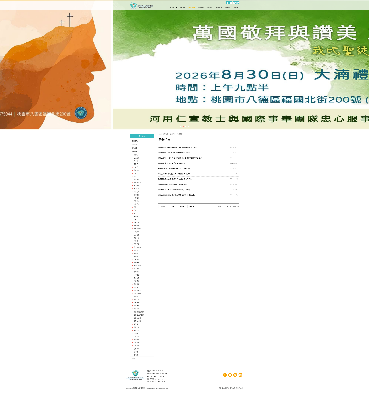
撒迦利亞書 (137, 265)
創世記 (136, 155)
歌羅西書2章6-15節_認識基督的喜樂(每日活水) (198, 184)
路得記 (136, 176)
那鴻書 (136, 256)
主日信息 (135, 141)
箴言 (135, 213)
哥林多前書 (137, 290)
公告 (133, 358)
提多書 (136, 324)
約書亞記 (136, 170)
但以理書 (136, 235)
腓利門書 (136, 327)
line (234, 2)
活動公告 (135, 148)
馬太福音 (136, 272)
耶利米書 (136, 225)
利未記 (136, 161)
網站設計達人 (229, 388)
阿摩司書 (136, 244)
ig (237, 2)
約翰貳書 (136, 346)
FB (227, 2)
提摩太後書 (137, 321)
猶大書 (136, 352)
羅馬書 (136, 287)
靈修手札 (135, 151)
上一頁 (172, 206)
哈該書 (136, 296)
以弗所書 (136, 302)
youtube (230, 2)
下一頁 (182, 206)
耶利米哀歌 (137, 229)
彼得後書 (136, 339)
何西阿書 (136, 238)
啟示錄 (136, 355)
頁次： (220, 206)
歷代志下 (136, 195)
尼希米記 (136, 201)
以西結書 (136, 232)
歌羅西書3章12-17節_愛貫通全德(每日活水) (198, 163)
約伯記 (136, 207)
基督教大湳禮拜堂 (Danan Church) (142, 5)
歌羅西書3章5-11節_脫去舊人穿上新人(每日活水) (198, 168)
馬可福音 (136, 275)
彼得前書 (136, 336)
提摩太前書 (137, 318)
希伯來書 (136, 330)
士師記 (136, 173)
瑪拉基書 (136, 269)
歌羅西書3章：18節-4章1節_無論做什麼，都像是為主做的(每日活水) (198, 158)
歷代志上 (136, 192)
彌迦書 (136, 253)
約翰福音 (136, 281)
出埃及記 (136, 158)
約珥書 (136, 241)
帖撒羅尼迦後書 (139, 315)
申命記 (136, 167)
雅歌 (135, 219)
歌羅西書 (136, 309)
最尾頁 (191, 206)
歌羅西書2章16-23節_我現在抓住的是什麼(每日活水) (198, 179)
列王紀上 (136, 185)
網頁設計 (221, 388)
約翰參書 (136, 349)
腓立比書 (136, 306)
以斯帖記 (136, 204)
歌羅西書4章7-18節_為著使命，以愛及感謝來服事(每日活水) (198, 147)
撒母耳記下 (137, 182)
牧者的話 (135, 144)
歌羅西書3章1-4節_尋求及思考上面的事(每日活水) (198, 174)
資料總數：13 (234, 206)
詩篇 (135, 210)
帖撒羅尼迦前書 (139, 312)
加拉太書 (136, 299)
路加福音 (136, 278)
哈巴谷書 (136, 259)
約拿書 (136, 250)
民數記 (136, 164)
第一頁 (162, 206)
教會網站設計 (238, 388)
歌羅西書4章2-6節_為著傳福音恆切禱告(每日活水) (198, 152)
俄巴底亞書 (137, 247)
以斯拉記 (136, 198)
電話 (148, 371)
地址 (148, 373)
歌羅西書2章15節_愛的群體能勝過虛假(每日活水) (198, 189)
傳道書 (136, 216)
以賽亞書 (136, 222)
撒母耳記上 (137, 179)
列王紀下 (136, 189)
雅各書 (136, 333)
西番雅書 (136, 262)
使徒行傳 (136, 284)
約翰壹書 (136, 342)
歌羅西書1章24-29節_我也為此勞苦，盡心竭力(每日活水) (198, 195)
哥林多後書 (137, 293)
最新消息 (165, 134)
